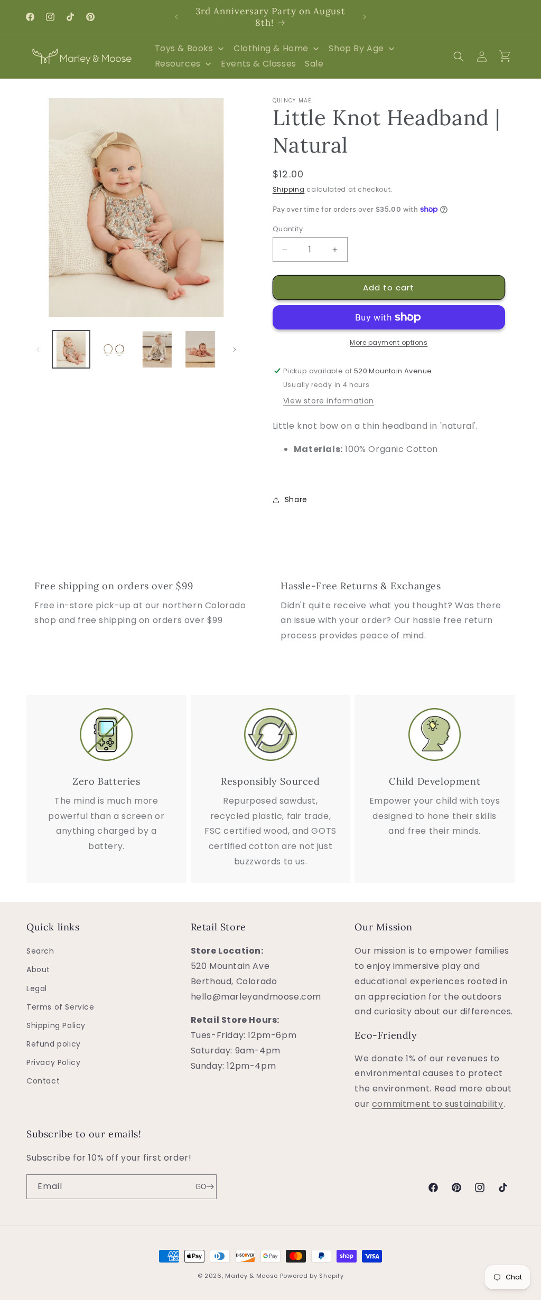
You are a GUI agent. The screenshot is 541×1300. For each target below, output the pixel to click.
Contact (43, 1081)
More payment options (388, 342)
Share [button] (296, 499)
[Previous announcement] (176, 17)
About (38, 969)
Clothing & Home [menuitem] (271, 48)
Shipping (289, 189)
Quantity (288, 229)
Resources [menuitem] (178, 64)
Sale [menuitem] (314, 64)
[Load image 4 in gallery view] (200, 349)
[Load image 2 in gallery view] (114, 349)
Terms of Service (60, 1007)
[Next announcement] (364, 17)
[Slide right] (234, 349)
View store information (328, 400)
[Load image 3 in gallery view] (157, 349)
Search (40, 951)
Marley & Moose (251, 1275)
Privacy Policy (53, 1062)
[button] (458, 56)
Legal (36, 988)
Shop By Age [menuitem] (356, 48)
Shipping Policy (56, 1025)
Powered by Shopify (312, 1275)
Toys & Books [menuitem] (184, 48)
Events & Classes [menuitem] (258, 64)
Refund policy (53, 1044)
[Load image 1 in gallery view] (71, 349)
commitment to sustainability (437, 1104)
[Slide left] (38, 349)
